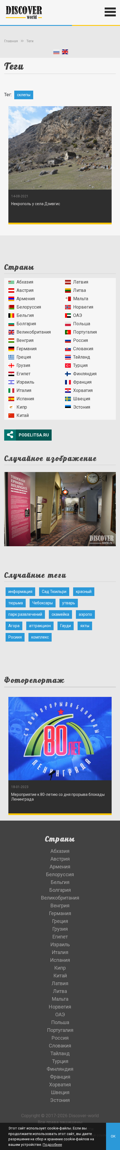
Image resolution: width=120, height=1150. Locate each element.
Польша (81, 323)
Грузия (23, 365)
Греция (23, 357)
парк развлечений (25, 614)
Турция (80, 365)
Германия (26, 348)
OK (113, 1136)
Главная (11, 41)
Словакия (83, 348)
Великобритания (33, 332)
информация (20, 591)
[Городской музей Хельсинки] (60, 507)
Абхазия (24, 282)
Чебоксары (42, 603)
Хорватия (83, 390)
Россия (80, 340)
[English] (65, 53)
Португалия (85, 332)
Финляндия (85, 373)
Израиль (25, 382)
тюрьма (15, 603)
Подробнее (52, 1144)
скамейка (60, 614)
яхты (84, 626)
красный (84, 591)
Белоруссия (28, 307)
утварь (68, 603)
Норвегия (83, 307)
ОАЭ (77, 315)
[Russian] (56, 53)
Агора (14, 626)
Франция (82, 382)
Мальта (80, 298)
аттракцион (40, 626)
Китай (22, 415)
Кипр (21, 407)
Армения (25, 298)
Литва (79, 290)
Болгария (26, 323)
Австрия (24, 290)
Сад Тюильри (54, 591)
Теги (30, 41)
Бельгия (25, 315)
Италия (23, 390)
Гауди (65, 626)
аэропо (85, 614)
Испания (25, 398)
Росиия (15, 637)
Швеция (81, 398)
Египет (23, 373)
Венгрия (24, 340)
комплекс (40, 637)
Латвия (80, 282)
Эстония (81, 407)
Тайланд (81, 357)
